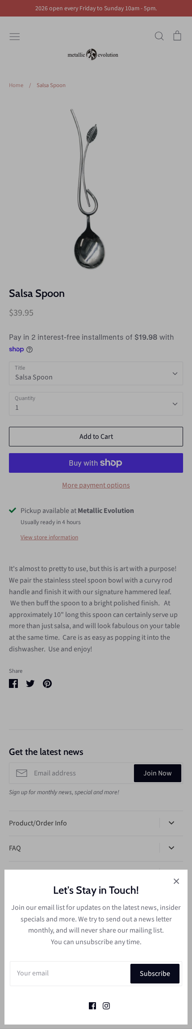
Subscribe (155, 974)
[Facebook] (89, 1005)
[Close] (176, 881)
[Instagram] (103, 1005)
